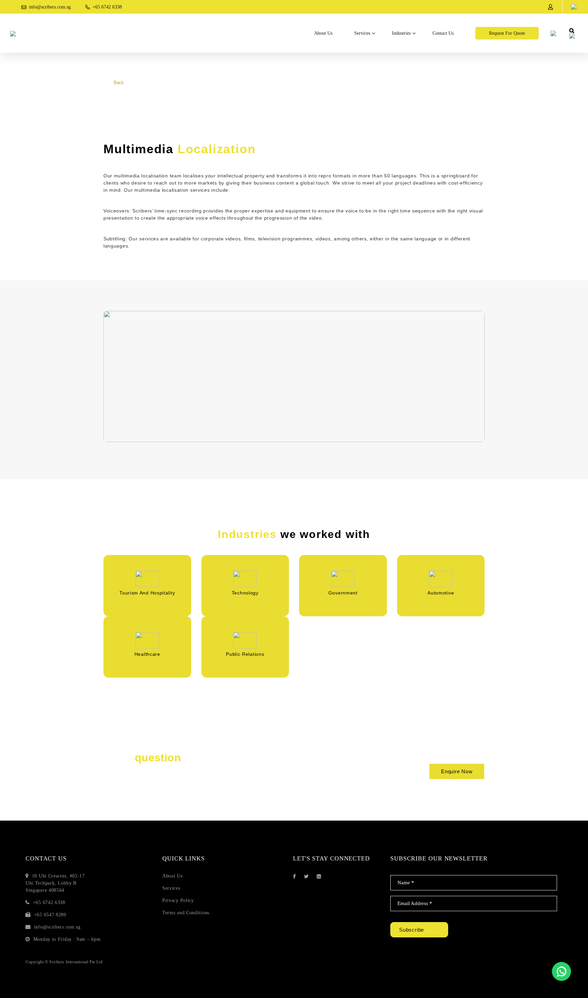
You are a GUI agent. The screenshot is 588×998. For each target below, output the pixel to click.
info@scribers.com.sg (50, 7)
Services (362, 33)
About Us (323, 33)
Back (119, 82)
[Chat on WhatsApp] (561, 971)
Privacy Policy (178, 900)
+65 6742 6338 (107, 7)
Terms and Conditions (185, 912)
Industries (401, 33)
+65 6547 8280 (50, 914)
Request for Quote (507, 33)
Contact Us (443, 33)
